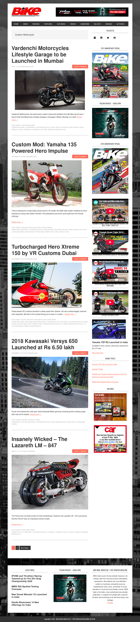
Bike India (26, 11)
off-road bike (39, 232)
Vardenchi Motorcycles (57, 129)
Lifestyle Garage (61, 127)
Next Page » (25, 548)
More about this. (98, 353)
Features (24, 227)
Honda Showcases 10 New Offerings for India (25, 603)
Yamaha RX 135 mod (52, 232)
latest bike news (18, 232)
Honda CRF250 (73, 229)
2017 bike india (26, 532)
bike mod (24, 229)
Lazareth (51, 532)
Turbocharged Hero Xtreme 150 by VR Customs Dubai (45, 250)
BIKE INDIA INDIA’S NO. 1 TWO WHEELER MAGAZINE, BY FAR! (75, 619)
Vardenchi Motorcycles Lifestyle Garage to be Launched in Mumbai (40, 54)
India (53, 127)
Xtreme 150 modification (32, 326)
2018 (22, 422)
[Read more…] (17, 222)
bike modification (39, 322)
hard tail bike (22, 324)
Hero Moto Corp (35, 227)
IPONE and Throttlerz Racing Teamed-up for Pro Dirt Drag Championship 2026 (27, 578)
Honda (43, 227)
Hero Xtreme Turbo (35, 324)
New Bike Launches (28, 420)
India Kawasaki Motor (59, 422)
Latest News (25, 125)
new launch (71, 422)
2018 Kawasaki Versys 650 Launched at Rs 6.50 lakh (45, 344)
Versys (14, 424)
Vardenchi (28, 129)
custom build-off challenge (57, 322)
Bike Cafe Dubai (26, 322)
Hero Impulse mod (61, 229)
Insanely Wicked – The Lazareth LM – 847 (39, 442)
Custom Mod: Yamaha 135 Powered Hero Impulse (44, 147)
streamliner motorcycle (52, 324)
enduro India (49, 229)
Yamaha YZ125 (64, 232)
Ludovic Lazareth (74, 532)
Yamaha (49, 227)
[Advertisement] (108, 470)
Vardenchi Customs (39, 129)
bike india (31, 422)
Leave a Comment (80, 66)
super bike (81, 422)
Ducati (23, 319)
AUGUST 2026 (97, 369)
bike (22, 127)
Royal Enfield (74, 127)
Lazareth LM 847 (61, 532)
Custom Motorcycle (43, 127)
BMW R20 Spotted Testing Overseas (105, 382)
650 (26, 422)
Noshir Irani (29, 232)
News (33, 125)
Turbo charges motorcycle (72, 324)
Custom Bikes (30, 127)
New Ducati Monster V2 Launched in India (29, 595)
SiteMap (110, 602)
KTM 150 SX (83, 229)
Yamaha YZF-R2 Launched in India (110, 342)
